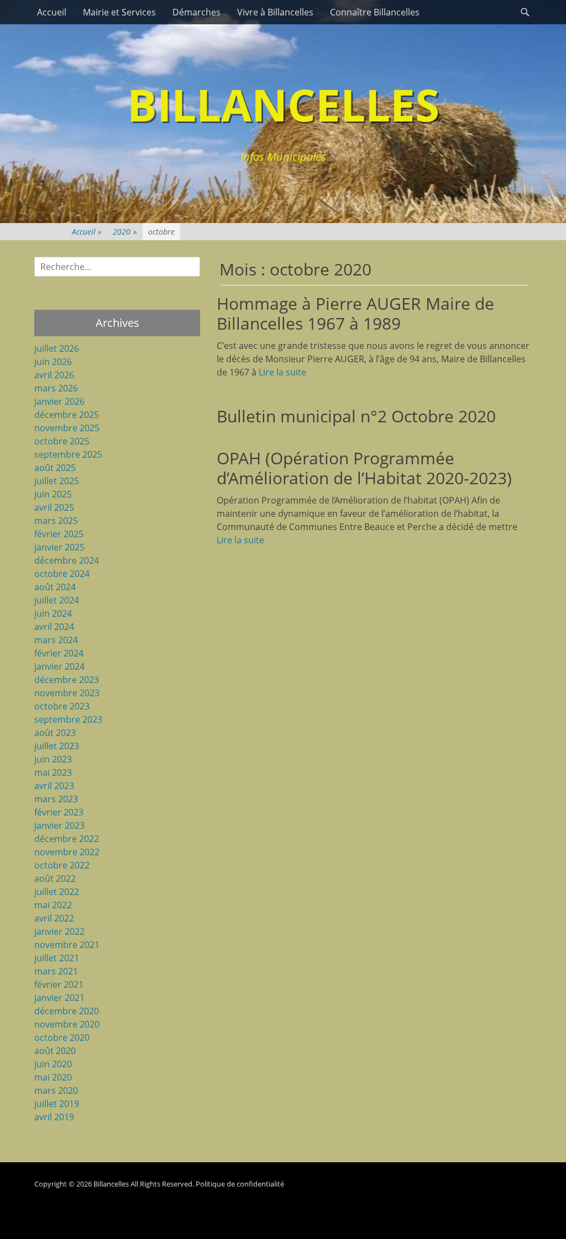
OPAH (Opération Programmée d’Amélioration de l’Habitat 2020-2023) (364, 468)
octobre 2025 (62, 441)
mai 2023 (53, 772)
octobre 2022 (62, 865)
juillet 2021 (56, 958)
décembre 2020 (66, 1011)
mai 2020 (53, 1077)
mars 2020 (56, 1090)
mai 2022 (53, 905)
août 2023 (55, 733)
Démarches (196, 12)
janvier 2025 (59, 547)
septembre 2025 (68, 454)
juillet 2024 (56, 600)
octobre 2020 (62, 1037)
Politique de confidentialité (240, 1184)
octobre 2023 (62, 706)
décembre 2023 (66, 680)
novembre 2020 (66, 1024)
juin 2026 (53, 362)
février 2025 (58, 534)
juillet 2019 (56, 1104)
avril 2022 (54, 918)
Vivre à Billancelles (275, 12)
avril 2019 (54, 1117)
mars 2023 (56, 799)
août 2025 (55, 468)
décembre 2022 (66, 839)
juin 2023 (53, 759)
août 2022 (55, 878)
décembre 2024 (66, 560)
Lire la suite (282, 372)
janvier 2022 (59, 931)
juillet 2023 (56, 746)
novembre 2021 (66, 945)
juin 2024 (53, 613)
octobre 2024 (62, 574)
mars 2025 (56, 521)
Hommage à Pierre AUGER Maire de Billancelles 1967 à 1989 (355, 313)
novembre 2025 (66, 428)
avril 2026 (54, 375)
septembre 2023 (68, 719)
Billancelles (283, 104)
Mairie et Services (119, 12)
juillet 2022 (56, 892)
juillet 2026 (56, 348)
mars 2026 (56, 388)
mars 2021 (56, 971)
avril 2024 (54, 627)
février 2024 (58, 653)
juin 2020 (53, 1064)
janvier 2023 (59, 825)
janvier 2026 (59, 401)
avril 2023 (54, 786)
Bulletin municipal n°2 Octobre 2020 (356, 416)
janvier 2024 (59, 666)
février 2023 (58, 812)
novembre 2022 (66, 852)
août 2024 (55, 587)
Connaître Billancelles (375, 12)
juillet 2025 (56, 481)
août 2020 (55, 1051)
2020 (125, 231)
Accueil (51, 12)
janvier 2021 (59, 998)
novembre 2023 (66, 693)
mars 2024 (56, 640)
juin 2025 (53, 494)
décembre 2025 (66, 415)
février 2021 (58, 984)
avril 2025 (54, 507)
